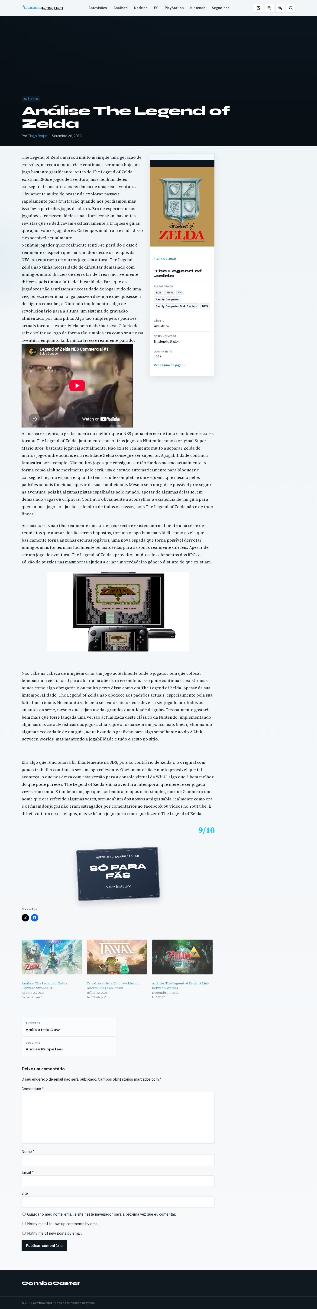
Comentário (33, 1088)
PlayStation (174, 8)
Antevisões (97, 8)
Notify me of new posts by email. (54, 1233)
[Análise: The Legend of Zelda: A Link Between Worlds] (182, 957)
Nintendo (197, 8)
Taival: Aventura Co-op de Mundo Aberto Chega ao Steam (113, 985)
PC (156, 8)
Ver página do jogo (170, 365)
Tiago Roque (38, 136)
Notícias (141, 8)
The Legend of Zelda (178, 273)
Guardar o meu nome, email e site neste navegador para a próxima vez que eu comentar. (101, 1214)
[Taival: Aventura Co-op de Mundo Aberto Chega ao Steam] (117, 957)
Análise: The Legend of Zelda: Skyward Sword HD (45, 985)
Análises (120, 8)
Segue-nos (221, 8)
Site (25, 1193)
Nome (28, 1151)
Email (28, 1172)
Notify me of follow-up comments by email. (63, 1223)
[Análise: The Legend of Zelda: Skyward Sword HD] (52, 957)
